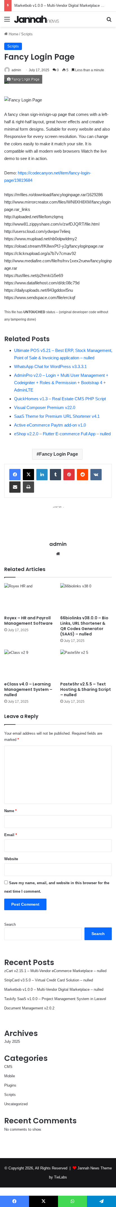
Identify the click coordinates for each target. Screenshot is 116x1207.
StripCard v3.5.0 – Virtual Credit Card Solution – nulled (48, 980)
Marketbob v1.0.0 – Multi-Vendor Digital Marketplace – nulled (63, 5)
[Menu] (7, 21)
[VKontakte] (96, 474)
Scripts (27, 34)
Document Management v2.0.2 (29, 1008)
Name (10, 811)
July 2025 (12, 1041)
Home (13, 34)
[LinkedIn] (42, 474)
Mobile (9, 1076)
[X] (28, 474)
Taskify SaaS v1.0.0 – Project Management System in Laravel (55, 999)
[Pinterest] (69, 474)
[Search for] (109, 21)
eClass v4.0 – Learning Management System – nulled (28, 689)
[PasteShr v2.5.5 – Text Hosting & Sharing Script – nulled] (86, 664)
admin (16, 70)
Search (10, 924)
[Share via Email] (15, 487)
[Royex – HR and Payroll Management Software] (30, 597)
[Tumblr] (55, 474)
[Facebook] (15, 474)
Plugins (10, 1085)
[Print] (28, 487)
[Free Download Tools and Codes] (36, 19)
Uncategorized (16, 1104)
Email (10, 835)
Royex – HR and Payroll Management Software (28, 620)
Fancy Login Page (58, 454)
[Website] (58, 553)
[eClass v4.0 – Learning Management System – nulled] (30, 664)
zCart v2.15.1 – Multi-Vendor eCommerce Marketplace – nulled (55, 971)
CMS (8, 1067)
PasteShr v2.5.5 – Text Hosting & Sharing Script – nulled (85, 689)
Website (11, 859)
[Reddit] (82, 474)
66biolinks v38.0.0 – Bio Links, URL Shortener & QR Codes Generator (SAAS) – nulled (84, 626)
